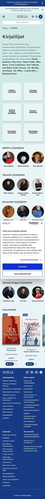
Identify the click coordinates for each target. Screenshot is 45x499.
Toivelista (5, 418)
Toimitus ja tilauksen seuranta (9, 385)
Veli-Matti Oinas (31, 356)
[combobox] (23, 22)
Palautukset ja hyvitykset (11, 392)
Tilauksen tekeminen (9, 381)
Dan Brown (38, 166)
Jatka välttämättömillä (22, 274)
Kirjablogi (5, 438)
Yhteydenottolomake (31, 434)
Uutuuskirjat (9, 309)
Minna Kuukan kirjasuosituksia (7, 450)
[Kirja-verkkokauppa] (8, 372)
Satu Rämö (8, 166)
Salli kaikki (22, 267)
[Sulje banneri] (41, 223)
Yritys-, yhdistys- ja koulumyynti (9, 399)
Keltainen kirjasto (8, 441)
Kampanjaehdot (29, 421)
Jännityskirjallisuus (8, 476)
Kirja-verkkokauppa (23, 495)
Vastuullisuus (28, 392)
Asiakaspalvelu (7, 415)
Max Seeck (8, 193)
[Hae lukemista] (41, 22)
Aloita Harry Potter (9, 465)
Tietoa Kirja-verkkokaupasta (29, 382)
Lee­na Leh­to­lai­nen (23, 194)
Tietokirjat (5, 482)
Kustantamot (28, 389)
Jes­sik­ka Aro (8, 301)
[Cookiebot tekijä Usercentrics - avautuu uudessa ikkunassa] (29, 223)
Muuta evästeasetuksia (29, 260)
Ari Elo (23, 301)
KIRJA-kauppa (7, 412)
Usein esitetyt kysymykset (11, 403)
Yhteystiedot (28, 386)
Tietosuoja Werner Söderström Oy (30, 417)
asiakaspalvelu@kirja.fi (31, 436)
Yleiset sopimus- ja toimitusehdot (30, 396)
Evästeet (27, 413)
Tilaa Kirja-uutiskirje (9, 435)
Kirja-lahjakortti (7, 409)
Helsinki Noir (6, 462)
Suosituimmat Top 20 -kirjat (10, 469)
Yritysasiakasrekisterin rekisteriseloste (31, 406)
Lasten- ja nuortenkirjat (10, 479)
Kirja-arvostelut (7, 406)
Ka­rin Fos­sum (38, 301)
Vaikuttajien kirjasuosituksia (7, 458)
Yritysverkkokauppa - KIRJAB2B (31, 425)
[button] (3, 16)
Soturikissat (6, 485)
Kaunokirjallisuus (8, 473)
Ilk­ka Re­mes (23, 166)
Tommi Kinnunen (11, 354)
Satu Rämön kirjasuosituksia (7, 445)
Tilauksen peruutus (8, 395)
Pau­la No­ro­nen (37, 194)
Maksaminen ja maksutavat (11, 389)
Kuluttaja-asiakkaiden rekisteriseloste (31, 401)
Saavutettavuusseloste (31, 410)
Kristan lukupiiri (7, 454)
